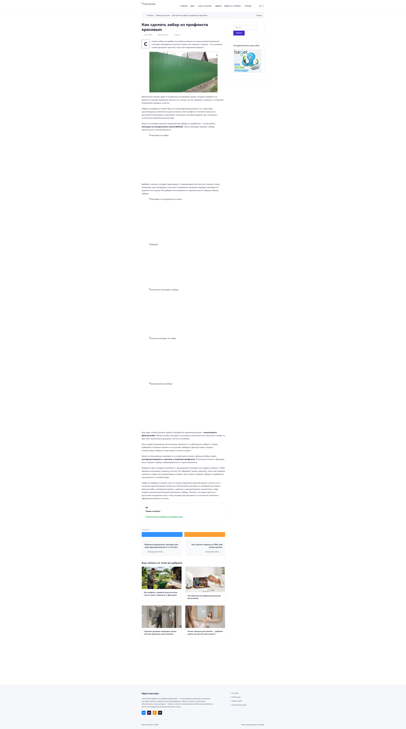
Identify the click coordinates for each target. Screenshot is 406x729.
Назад (259, 15)
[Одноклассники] (155, 713)
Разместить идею (239, 705)
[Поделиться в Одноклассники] (204, 534)
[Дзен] (160, 713)
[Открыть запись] (162, 584)
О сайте (235, 693)
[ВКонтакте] (144, 713)
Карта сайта (237, 701)
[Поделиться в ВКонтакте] (162, 534)
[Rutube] (149, 713)
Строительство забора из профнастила (164, 516)
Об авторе (236, 697)
